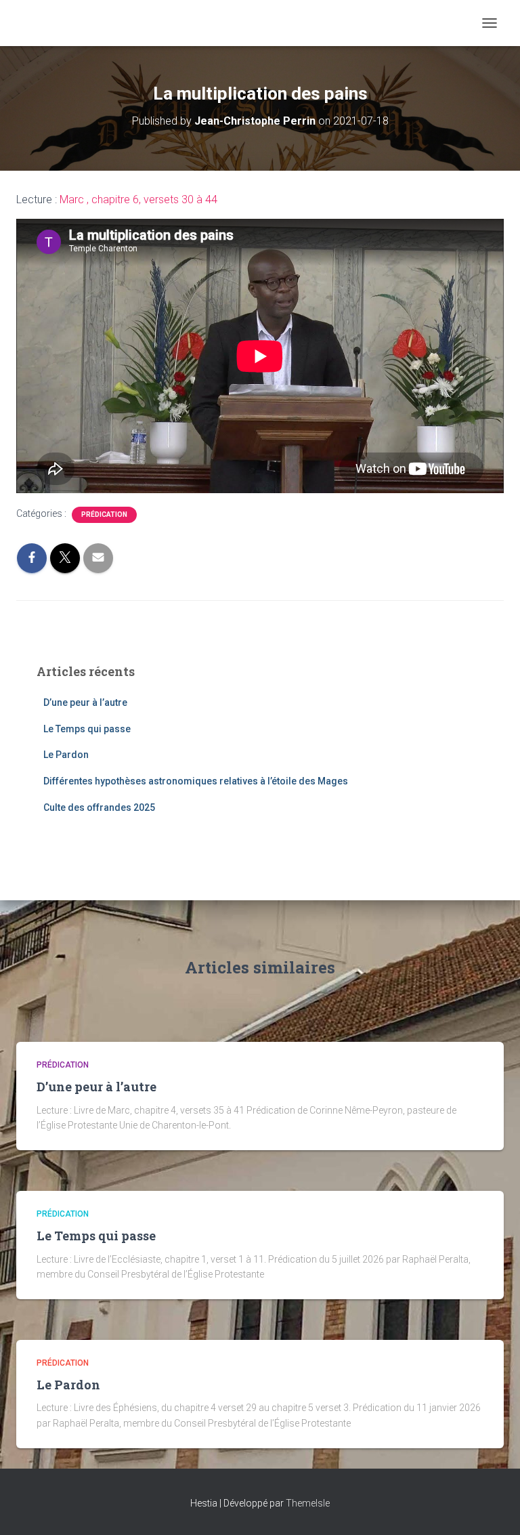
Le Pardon (66, 754)
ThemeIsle (308, 1503)
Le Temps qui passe (87, 728)
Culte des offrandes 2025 (99, 807)
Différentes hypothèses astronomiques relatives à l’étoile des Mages (195, 781)
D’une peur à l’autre (85, 702)
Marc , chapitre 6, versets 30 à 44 (138, 199)
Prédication (104, 514)
